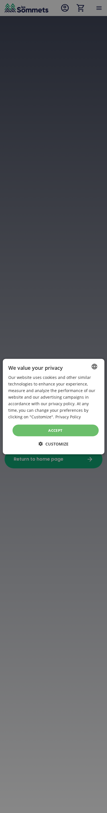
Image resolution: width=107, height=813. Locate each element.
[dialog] (53, 406)
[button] (53, 444)
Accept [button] (55, 430)
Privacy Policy (68, 417)
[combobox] (94, 366)
